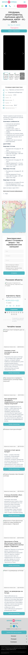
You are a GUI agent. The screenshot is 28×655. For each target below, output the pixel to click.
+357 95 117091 (15, 623)
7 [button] (18, 312)
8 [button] (20, 312)
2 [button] (7, 312)
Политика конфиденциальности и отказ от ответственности (14, 648)
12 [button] (16, 314)
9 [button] (22, 312)
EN (14, 6)
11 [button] (14, 314)
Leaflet (17, 232)
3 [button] (9, 312)
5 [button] (14, 312)
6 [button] (16, 312)
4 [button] (12, 312)
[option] (14, 297)
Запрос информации (14, 31)
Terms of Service (4, 652)
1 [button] (5, 312)
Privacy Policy (22, 651)
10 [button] (12, 314)
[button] (4, 203)
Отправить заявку (22, 6)
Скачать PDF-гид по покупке (14, 632)
